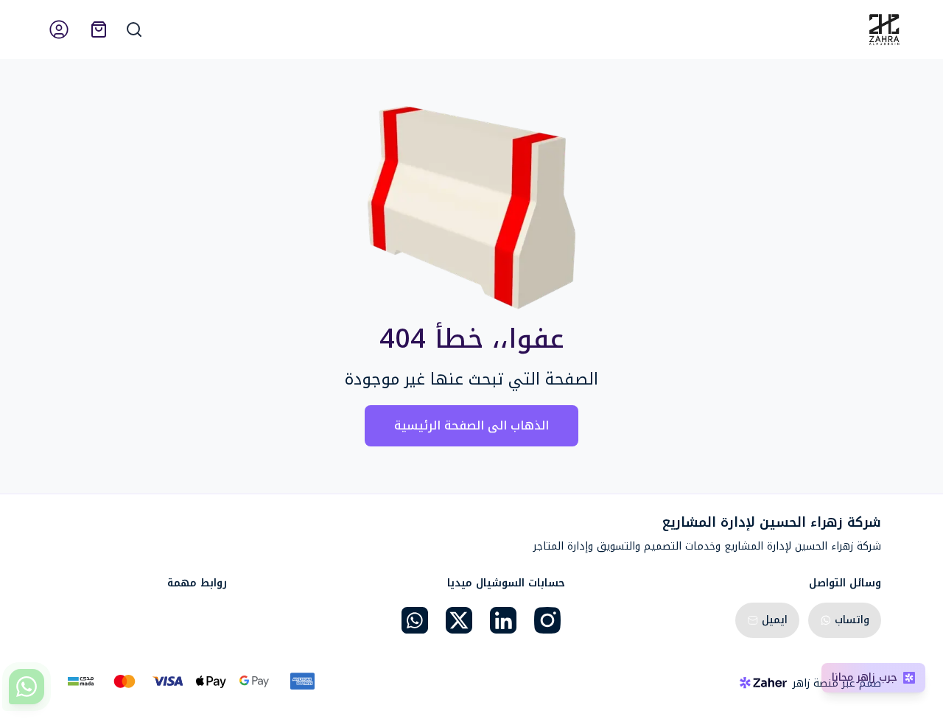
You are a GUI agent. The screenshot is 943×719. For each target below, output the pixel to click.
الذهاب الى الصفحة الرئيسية (471, 425)
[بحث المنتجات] (134, 29)
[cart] (98, 29)
